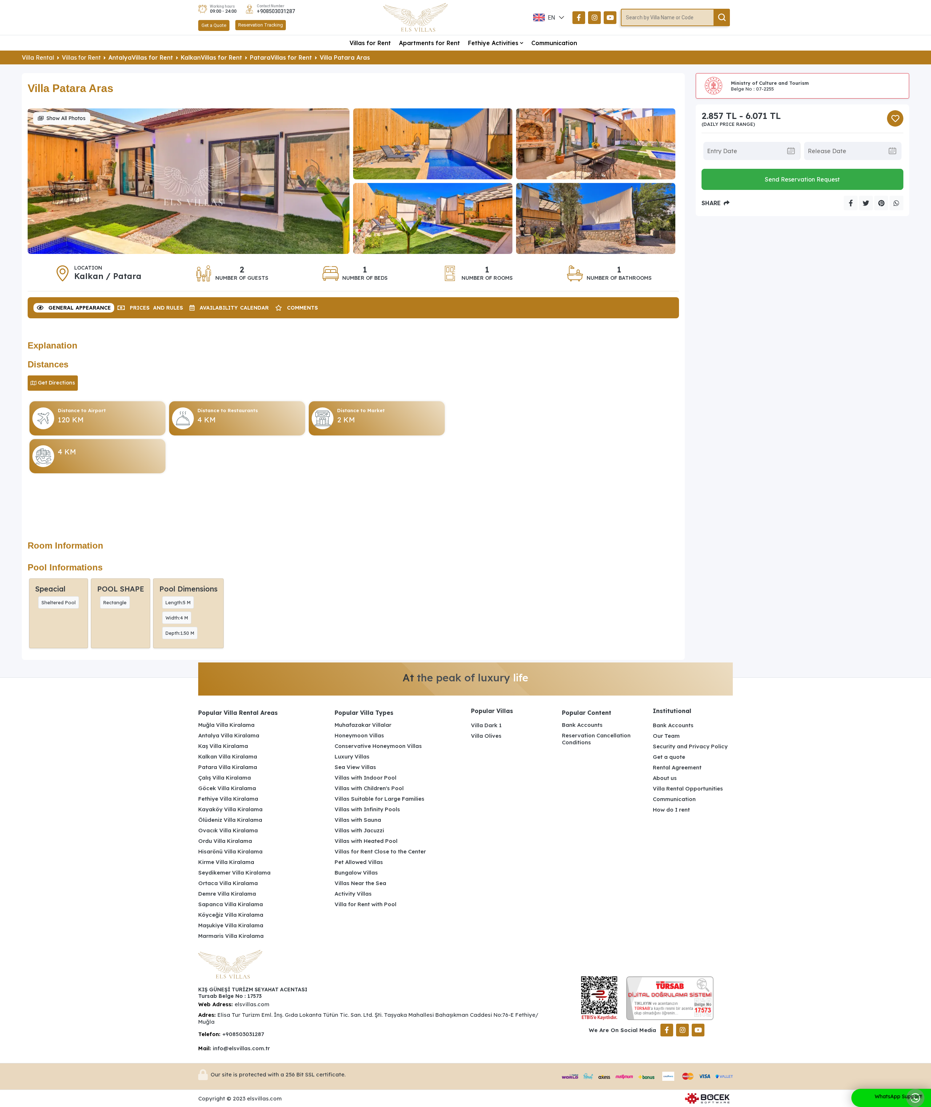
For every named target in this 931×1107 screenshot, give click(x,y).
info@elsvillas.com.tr (241, 1048)
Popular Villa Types (364, 712)
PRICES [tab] (156, 307)
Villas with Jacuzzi (359, 830)
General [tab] (79, 307)
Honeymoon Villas (359, 735)
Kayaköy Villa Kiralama (230, 809)
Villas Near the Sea (360, 883)
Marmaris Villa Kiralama (231, 935)
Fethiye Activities (493, 43)
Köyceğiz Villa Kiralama (230, 914)
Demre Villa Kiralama (227, 893)
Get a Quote (213, 25)
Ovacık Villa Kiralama (228, 830)
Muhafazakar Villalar (363, 724)
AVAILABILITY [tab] (234, 307)
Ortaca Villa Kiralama (228, 883)
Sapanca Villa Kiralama (230, 904)
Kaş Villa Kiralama (223, 745)
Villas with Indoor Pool (365, 777)
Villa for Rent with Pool (365, 904)
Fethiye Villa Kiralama (228, 798)
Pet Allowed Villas (359, 862)
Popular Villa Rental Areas (238, 712)
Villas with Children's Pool (369, 788)
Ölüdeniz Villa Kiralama (230, 819)
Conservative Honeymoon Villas (378, 745)
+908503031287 (276, 11)
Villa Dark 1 (486, 725)
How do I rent (671, 809)
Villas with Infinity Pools (367, 809)
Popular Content (586, 712)
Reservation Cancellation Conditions (596, 739)
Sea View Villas (355, 767)
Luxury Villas (352, 756)
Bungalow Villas (356, 872)
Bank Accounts (582, 724)
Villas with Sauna (358, 819)
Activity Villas (353, 893)
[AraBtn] (722, 17)
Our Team (666, 735)
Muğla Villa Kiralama (226, 724)
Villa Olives (486, 735)
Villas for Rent (370, 43)
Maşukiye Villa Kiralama (230, 925)
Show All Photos (66, 118)
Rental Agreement (677, 767)
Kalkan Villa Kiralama (227, 756)
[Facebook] (578, 17)
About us (665, 777)
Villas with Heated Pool (366, 840)
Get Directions (56, 382)
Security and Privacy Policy (690, 746)
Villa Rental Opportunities (688, 788)
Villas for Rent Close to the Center (380, 851)
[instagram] (594, 17)
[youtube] (610, 17)
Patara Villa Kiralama (227, 767)
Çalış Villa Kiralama (224, 777)
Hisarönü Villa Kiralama (230, 851)
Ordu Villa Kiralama (225, 840)
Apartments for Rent (429, 43)
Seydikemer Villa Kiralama (234, 872)
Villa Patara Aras (345, 57)
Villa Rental (38, 57)
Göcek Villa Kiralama (227, 788)
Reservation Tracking (260, 25)
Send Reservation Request (802, 179)
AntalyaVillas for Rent (140, 57)
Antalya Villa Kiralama (228, 735)
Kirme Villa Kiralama (226, 862)
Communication (554, 43)
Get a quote (669, 756)
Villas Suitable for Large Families (379, 798)
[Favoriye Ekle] (895, 118)
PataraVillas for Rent (281, 57)
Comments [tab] (302, 307)
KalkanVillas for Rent (211, 57)
